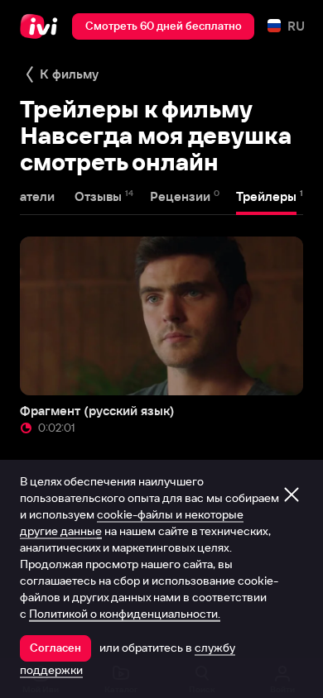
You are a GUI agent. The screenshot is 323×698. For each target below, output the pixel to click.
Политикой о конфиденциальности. (124, 613)
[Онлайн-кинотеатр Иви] (42, 26)
